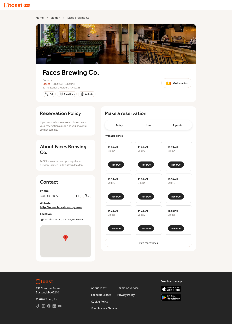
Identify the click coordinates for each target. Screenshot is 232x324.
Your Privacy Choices (104, 308)
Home (40, 18)
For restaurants (101, 295)
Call (51, 94)
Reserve (116, 164)
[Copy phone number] (77, 195)
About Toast (98, 288)
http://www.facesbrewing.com (61, 207)
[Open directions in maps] (65, 241)
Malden (55, 18)
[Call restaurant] (87, 195)
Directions (69, 94)
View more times (148, 243)
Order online (180, 83)
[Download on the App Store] (171, 289)
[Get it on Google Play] (171, 297)
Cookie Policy (99, 301)
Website (89, 94)
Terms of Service (128, 288)
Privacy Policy (126, 295)
